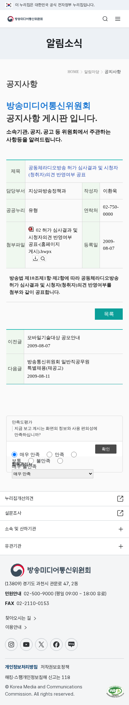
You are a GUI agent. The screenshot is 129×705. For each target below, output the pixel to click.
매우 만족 (30, 454)
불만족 (43, 460)
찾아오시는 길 (18, 618)
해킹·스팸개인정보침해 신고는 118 (37, 677)
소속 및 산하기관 (20, 529)
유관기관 (13, 546)
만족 (59, 454)
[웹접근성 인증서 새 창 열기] (115, 689)
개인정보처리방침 (21, 667)
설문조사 (13, 513)
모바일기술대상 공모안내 (53, 337)
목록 (109, 314)
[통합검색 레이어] (105, 19)
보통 (16, 460)
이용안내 (14, 627)
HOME (73, 72)
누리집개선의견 (19, 498)
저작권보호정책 (55, 667)
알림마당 (91, 72)
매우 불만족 (24, 466)
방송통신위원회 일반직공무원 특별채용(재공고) (58, 365)
